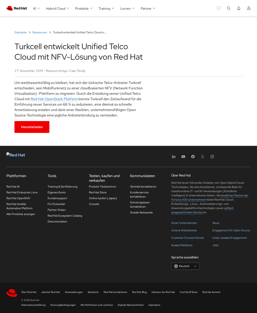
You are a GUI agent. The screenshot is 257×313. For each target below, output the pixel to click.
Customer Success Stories (187, 238)
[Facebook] (193, 158)
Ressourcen (40, 32)
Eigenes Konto (57, 192)
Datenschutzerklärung (33, 305)
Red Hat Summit (211, 292)
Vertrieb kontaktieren (143, 186)
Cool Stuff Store (189, 292)
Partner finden (57, 210)
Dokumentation (57, 221)
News (215, 223)
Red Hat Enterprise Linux (22, 192)
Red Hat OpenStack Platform (54, 99)
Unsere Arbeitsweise (184, 230)
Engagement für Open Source (231, 230)
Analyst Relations (181, 245)
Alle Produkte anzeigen (20, 214)
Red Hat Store (98, 192)
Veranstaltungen (74, 292)
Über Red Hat (28, 292)
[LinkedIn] (173, 158)
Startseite (20, 32)
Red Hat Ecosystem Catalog (65, 215)
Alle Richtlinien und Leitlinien (97, 305)
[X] (202, 158)
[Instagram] (212, 158)
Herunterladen (32, 127)
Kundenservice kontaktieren (139, 194)
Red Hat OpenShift (18, 198)
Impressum (154, 305)
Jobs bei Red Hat (50, 292)
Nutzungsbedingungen (63, 305)
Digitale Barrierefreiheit (131, 305)
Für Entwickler (56, 204)
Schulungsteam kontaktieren (140, 204)
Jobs (215, 245)
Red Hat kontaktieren (115, 292)
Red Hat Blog (139, 292)
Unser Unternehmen (184, 223)
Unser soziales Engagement (229, 238)
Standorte (93, 292)
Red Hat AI (13, 186)
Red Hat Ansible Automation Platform (19, 206)
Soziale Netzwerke (141, 212)
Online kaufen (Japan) (103, 198)
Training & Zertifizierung (62, 186)
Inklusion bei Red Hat (163, 292)
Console (94, 204)
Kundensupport (57, 198)
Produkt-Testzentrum (102, 186)
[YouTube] (183, 158)
